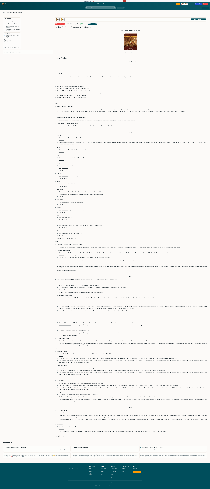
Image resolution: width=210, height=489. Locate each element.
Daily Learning (86, 3)
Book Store (98, 3)
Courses (112, 470)
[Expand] (5, 21)
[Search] (114, 7)
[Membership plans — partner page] (184, 4)
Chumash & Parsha (103, 468)
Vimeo (123, 471)
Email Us (135, 468)
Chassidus (102, 471)
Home (4, 12)
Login (90, 473)
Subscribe (91, 474)
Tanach (101, 470)
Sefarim (101, 473)
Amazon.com (134, 53)
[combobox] (100, 7)
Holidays (101, 474)
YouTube (123, 470)
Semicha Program (114, 468)
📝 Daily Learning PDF (92, 23)
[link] (14, 12)
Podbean (123, 468)
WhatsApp (84, 23)
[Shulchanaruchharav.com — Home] (3, 4)
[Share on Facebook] (66, 436)
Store (112, 474)
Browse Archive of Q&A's (115, 473)
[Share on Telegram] (61, 436)
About (102, 3)
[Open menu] (5, 4)
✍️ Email (77, 23)
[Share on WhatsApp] (59, 436)
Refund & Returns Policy (115, 477)
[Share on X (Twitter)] (63, 436)
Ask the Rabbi (113, 471)
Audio (92, 3)
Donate (112, 476)
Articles (80, 3)
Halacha (90, 470)
